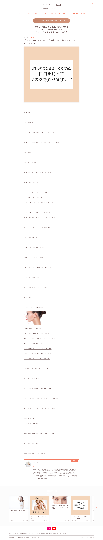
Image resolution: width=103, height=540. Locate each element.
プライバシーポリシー (37, 537)
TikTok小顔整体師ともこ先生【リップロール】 (38, 349)
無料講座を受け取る (79, 13)
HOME (10, 533)
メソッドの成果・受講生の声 (59, 13)
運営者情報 (11, 537)
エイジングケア (36, 37)
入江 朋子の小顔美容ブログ (21, 533)
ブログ (44, 13)
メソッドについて (31, 13)
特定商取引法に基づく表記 (23, 537)
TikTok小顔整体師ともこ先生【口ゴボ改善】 (37, 359)
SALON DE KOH (51, 4)
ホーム (20, 13)
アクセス (46, 537)
